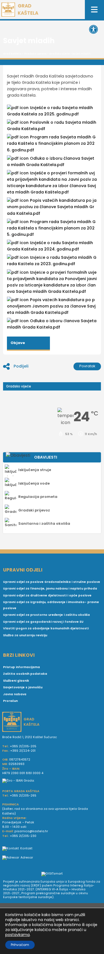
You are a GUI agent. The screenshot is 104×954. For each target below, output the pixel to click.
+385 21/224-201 (22, 751)
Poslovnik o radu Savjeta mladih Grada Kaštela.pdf (51, 125)
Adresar (27, 857)
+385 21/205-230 (23, 836)
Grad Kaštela (12, 53)
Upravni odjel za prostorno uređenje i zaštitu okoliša (46, 615)
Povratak (87, 366)
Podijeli (21, 366)
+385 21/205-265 (23, 795)
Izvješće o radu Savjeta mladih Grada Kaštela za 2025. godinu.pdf (50, 111)
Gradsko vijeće (59, 53)
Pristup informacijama (21, 667)
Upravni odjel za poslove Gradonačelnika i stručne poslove (51, 582)
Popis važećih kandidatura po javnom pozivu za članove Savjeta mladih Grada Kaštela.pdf (52, 207)
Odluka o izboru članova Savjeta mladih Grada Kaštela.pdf (52, 324)
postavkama (17, 934)
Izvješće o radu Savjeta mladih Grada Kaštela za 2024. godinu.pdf (50, 246)
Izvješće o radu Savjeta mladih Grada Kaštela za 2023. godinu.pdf (52, 261)
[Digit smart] (52, 874)
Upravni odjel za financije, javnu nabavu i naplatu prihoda (50, 588)
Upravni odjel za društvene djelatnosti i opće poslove (47, 595)
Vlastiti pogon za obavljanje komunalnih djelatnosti (46, 628)
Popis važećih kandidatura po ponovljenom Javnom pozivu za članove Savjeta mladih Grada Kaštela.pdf (51, 306)
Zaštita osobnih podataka (25, 674)
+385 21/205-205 (23, 746)
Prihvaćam (20, 944)
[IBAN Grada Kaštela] (52, 781)
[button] (93, 29)
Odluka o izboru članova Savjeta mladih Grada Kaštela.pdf (50, 161)
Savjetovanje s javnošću (22, 687)
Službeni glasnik (16, 681)
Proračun (10, 701)
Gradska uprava (35, 53)
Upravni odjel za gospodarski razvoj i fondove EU (43, 622)
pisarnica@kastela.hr (31, 831)
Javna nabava (14, 694)
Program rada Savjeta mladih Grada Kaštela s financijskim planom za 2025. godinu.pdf (51, 228)
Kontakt (26, 848)
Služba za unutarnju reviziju (25, 635)
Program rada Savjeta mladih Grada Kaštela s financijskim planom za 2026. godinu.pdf (51, 143)
